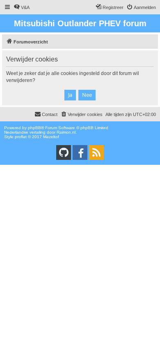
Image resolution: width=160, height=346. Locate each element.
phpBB (34, 127)
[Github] (63, 152)
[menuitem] (22, 7)
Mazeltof (51, 136)
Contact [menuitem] (49, 114)
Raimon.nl (66, 132)
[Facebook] (80, 152)
